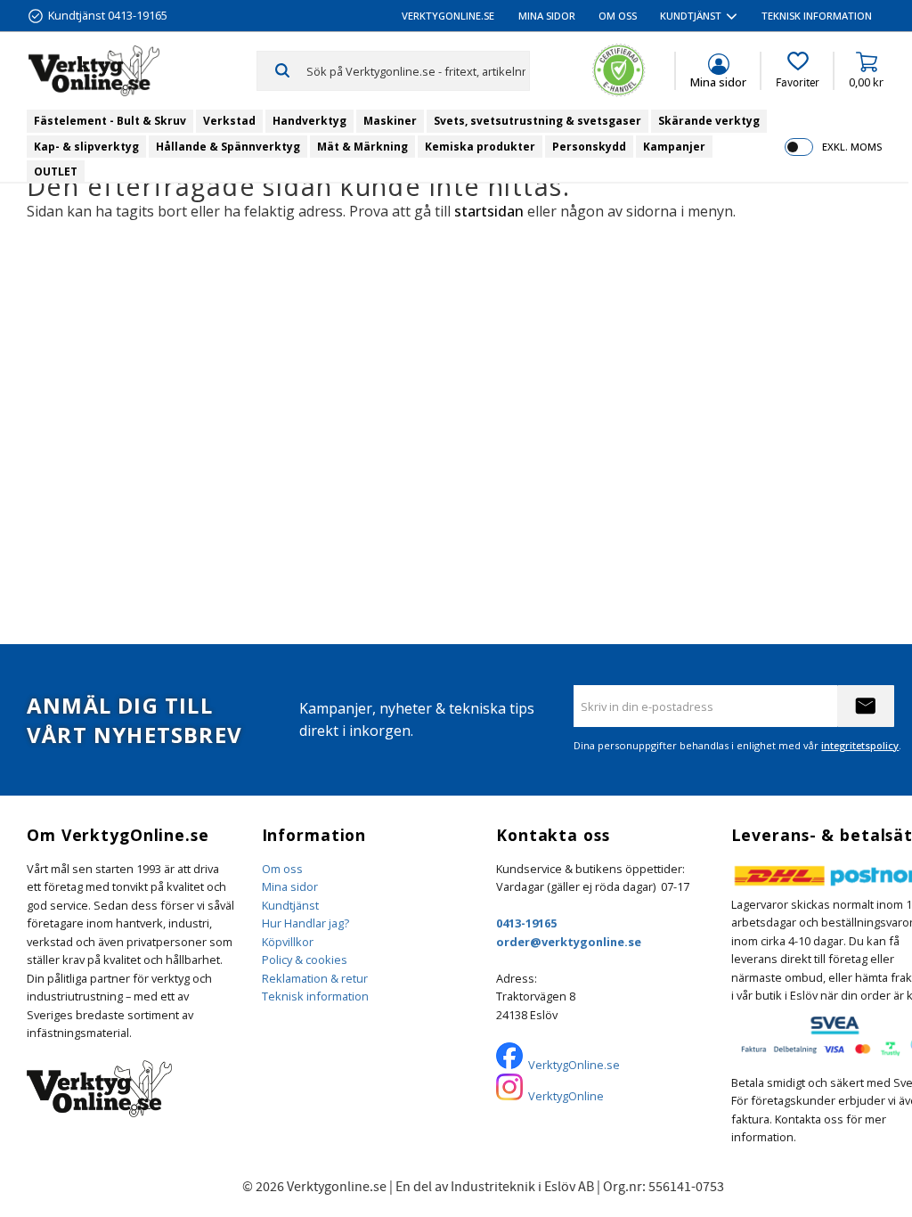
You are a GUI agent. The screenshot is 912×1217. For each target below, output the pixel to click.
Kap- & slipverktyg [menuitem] (86, 146)
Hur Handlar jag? (305, 923)
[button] (797, 70)
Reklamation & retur (315, 978)
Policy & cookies (304, 960)
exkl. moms (852, 146)
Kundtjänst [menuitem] (690, 15)
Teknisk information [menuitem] (816, 15)
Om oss (282, 869)
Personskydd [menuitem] (589, 146)
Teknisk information (315, 996)
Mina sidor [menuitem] (546, 15)
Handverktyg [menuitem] (309, 120)
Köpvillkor (288, 942)
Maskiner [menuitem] (390, 120)
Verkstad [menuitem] (229, 120)
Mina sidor (290, 886)
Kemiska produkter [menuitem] (480, 146)
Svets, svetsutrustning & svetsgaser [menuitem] (537, 120)
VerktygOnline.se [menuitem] (448, 15)
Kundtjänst (290, 905)
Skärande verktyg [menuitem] (709, 120)
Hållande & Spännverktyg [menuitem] (228, 146)
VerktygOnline (566, 1096)
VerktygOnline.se (574, 1065)
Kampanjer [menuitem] (674, 146)
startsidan (489, 211)
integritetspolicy (860, 745)
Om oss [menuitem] (617, 15)
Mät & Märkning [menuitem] (362, 146)
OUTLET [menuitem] (55, 171)
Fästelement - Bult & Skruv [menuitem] (110, 120)
